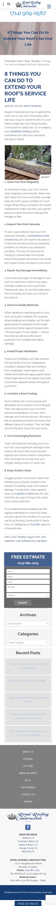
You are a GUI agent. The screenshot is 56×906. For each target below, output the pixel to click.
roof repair (41, 540)
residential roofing (20, 131)
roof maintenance (25, 540)
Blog (27, 61)
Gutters (28, 766)
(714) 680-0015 (38, 524)
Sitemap (28, 801)
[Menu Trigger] (49, 6)
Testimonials (28, 787)
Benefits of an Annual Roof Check (27, 680)
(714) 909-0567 (28, 13)
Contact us (20, 524)
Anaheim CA (28, 838)
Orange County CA (28, 848)
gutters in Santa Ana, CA (30, 493)
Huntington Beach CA (28, 841)
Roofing (36, 61)
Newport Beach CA (28, 845)
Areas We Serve (28, 773)
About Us (28, 752)
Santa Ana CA (28, 851)
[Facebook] (27, 827)
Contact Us (28, 794)
